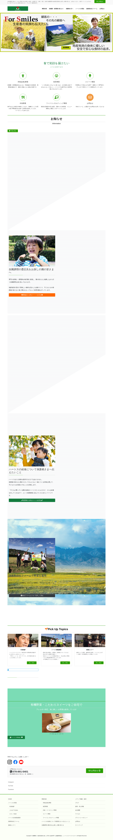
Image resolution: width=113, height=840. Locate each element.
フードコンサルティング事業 (51, 817)
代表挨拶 (11, 806)
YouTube (10, 785)
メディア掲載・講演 (80, 799)
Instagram (11, 782)
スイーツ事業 (46, 814)
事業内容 (44, 799)
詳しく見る (31, 662)
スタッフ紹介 (13, 814)
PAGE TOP (108, 813)
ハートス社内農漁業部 (14, 817)
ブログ (77, 802)
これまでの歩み (13, 810)
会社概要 (77, 810)
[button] (8, 32)
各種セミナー (12, 825)
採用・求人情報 (79, 806)
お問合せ (100, 1)
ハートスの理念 (12, 802)
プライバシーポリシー (81, 817)
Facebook (11, 789)
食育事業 (45, 806)
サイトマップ (79, 825)
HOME (10, 799)
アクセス (77, 814)
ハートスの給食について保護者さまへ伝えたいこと (56, 821)
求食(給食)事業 (47, 802)
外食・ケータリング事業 (49, 810)
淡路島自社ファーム (13, 821)
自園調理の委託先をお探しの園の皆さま (53, 825)
